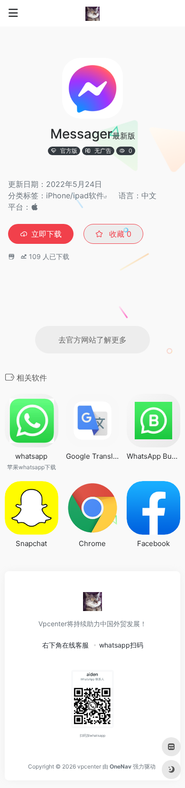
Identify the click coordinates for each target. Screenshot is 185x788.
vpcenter (89, 766)
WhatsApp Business (153, 456)
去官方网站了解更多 (92, 339)
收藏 (119, 234)
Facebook (153, 543)
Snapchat (31, 543)
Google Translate (93, 456)
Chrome (92, 543)
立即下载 (46, 234)
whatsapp (31, 456)
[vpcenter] (92, 13)
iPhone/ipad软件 (75, 195)
